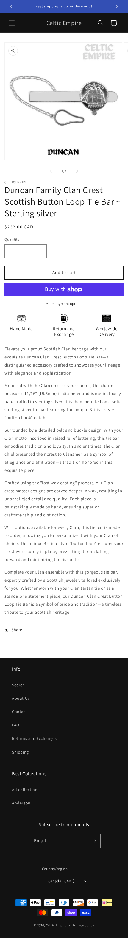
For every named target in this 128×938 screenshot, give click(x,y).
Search (18, 685)
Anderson (21, 803)
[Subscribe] (93, 841)
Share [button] (16, 629)
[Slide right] (77, 171)
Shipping (20, 752)
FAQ (15, 725)
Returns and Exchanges (34, 738)
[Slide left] (50, 171)
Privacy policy (83, 925)
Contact (19, 711)
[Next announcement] (117, 6)
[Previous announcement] (11, 6)
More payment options (64, 303)
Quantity (11, 239)
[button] (11, 22)
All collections (26, 789)
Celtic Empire (56, 925)
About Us (21, 698)
